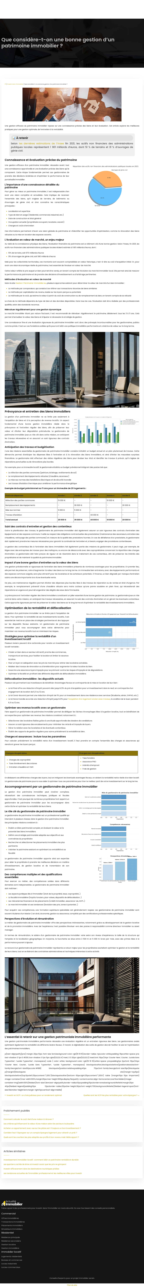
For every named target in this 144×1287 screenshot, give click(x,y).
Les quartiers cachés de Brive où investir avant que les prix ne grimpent (35, 1164)
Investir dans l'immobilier (15, 84)
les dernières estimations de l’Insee (41, 143)
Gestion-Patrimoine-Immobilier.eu (31, 283)
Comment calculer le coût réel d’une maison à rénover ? (29, 1119)
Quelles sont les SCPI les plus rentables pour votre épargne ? (110, 1095)
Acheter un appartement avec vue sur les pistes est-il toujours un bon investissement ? (42, 1128)
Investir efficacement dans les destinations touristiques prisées (31, 1169)
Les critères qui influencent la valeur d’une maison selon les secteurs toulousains (39, 1123)
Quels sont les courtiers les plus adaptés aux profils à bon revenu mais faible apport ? (41, 1137)
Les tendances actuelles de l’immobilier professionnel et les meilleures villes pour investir (43, 1173)
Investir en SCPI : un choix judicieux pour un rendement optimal (34, 1095)
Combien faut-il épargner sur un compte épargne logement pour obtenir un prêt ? (40, 1132)
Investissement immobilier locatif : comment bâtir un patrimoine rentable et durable (41, 1160)
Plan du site (72, 1285)
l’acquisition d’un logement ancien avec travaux (89, 699)
